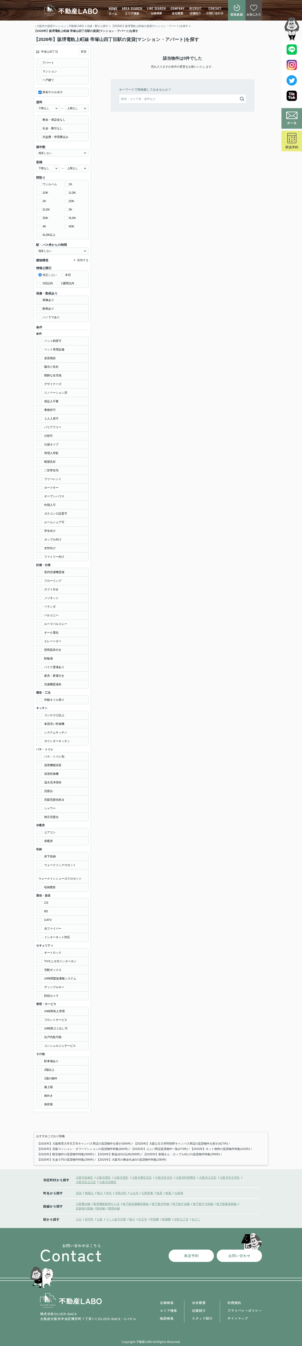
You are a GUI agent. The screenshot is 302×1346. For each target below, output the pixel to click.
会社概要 (177, 13)
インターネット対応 (57, 937)
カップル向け (52, 539)
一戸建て (48, 80)
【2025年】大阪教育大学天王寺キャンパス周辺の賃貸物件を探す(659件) (84, 1143)
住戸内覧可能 (52, 1037)
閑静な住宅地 (52, 375)
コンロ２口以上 (54, 715)
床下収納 (50, 856)
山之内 (134, 1193)
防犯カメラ (51, 995)
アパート (48, 62)
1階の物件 (50, 1078)
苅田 (79, 1193)
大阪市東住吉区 (142, 1177)
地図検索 (167, 1318)
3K (70, 209)
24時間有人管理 (54, 1011)
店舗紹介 (195, 13)
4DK (71, 226)
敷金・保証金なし (54, 119)
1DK (45, 192)
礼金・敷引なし (53, 128)
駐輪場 (48, 658)
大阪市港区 (103, 1177)
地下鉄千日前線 (203, 1204)
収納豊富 (50, 887)
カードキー (51, 487)
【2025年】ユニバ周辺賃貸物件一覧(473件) (159, 1149)
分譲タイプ (51, 444)
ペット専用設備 (54, 349)
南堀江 (89, 1193)
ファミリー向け (54, 556)
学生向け (50, 530)
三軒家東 (148, 1193)
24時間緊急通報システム (60, 978)
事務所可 (50, 410)
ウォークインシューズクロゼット (60, 878)
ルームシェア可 (54, 522)
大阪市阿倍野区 (186, 1177)
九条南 (178, 1193)
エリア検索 (132, 13)
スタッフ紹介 (202, 1318)
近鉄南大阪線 (85, 1208)
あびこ (196, 1219)
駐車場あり (51, 1061)
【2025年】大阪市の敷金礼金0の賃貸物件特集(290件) (131, 1159)
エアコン (50, 832)
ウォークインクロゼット (60, 865)
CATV (48, 920)
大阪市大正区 (207, 1177)
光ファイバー (52, 928)
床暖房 (48, 841)
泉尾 (168, 1193)
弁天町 (89, 1219)
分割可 (48, 435)
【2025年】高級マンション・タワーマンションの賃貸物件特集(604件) (82, 1149)
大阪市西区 (121, 1177)
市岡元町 (121, 1193)
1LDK (72, 192)
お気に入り (254, 14)
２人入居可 (51, 418)
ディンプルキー (54, 987)
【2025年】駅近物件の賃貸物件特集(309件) (65, 1154)
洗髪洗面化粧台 (54, 799)
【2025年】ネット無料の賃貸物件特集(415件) (220, 1149)
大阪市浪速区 (84, 1177)
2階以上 (49, 1069)
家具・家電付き (54, 675)
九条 (100, 1219)
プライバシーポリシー (244, 1310)
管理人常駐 (51, 453)
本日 (68, 274)
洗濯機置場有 (52, 684)
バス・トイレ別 (54, 756)
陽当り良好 (51, 366)
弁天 (109, 1193)
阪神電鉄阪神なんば (106, 1204)
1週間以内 (67, 283)
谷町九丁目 (181, 1219)
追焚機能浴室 (52, 765)
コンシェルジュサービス (60, 1045)
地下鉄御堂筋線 (226, 1204)
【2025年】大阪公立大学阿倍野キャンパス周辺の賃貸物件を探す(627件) (181, 1143)
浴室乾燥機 (51, 773)
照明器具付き (52, 649)
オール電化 (51, 632)
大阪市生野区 (107, 1182)
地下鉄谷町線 (161, 1204)
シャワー (50, 808)
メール (292, 122)
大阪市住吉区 (163, 1177)
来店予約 (291, 147)
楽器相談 (50, 358)
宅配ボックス (52, 969)
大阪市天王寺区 (230, 1177)
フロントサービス (55, 1019)
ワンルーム (50, 184)
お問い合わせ (215, 13)
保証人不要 (51, 401)
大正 (79, 1219)
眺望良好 (50, 461)
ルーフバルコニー (55, 624)
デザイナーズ (52, 384)
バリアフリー (52, 427)
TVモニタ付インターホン (60, 961)
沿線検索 (156, 13)
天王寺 (142, 1219)
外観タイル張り (54, 699)
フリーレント (52, 479)
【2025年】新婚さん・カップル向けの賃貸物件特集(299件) (181, 1154)
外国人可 (50, 504)
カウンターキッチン (57, 741)
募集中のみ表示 (53, 92)
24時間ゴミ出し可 (56, 1028)
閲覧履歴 (237, 14)
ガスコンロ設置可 (55, 513)
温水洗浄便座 (52, 782)
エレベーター (52, 641)
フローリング (52, 580)
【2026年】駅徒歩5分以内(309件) (119, 1154)
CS (46, 902)
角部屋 (48, 1104)
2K (44, 201)
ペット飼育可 (52, 340)
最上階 (48, 1087)
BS (46, 911)
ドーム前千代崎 (116, 1219)
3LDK (72, 218)
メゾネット (51, 598)
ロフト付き (51, 589)
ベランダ (50, 606)
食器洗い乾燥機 (54, 723)
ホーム (113, 14)
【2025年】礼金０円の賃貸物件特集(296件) (65, 1159)
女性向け (50, 548)
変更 (83, 51)
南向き (48, 1095)
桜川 (100, 1193)
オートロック (52, 952)
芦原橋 (154, 1219)
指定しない (50, 274)
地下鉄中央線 (181, 1204)
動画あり (48, 308)
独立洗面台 (51, 817)
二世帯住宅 (51, 470)
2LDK (46, 209)
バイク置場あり (54, 667)
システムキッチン (55, 732)
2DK (71, 201)
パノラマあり (51, 317)
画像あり (48, 300)
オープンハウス (54, 496)
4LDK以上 (49, 234)
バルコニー (51, 615)
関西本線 (114, 1208)
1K (70, 184)
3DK (45, 218)
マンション (50, 71)
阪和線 (101, 1208)
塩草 (159, 1193)
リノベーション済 (55, 392)
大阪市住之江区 (86, 1182)
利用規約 (234, 1302)
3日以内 (48, 283)
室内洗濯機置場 (54, 572)
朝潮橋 (166, 1219)
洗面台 (48, 791)
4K (44, 226)
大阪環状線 (83, 1204)
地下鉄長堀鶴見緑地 (136, 1204)
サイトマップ (237, 1318)
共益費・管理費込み (55, 137)
